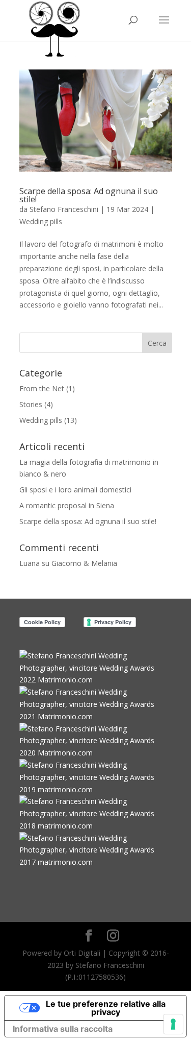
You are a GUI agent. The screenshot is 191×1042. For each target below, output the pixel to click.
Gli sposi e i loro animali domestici (75, 489)
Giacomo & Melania (84, 563)
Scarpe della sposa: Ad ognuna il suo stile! (88, 195)
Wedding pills (40, 221)
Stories (30, 404)
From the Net (41, 388)
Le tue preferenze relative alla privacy (106, 1008)
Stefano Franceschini (64, 209)
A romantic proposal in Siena (66, 505)
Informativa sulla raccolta (63, 1029)
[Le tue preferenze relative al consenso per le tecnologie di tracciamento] (173, 1024)
